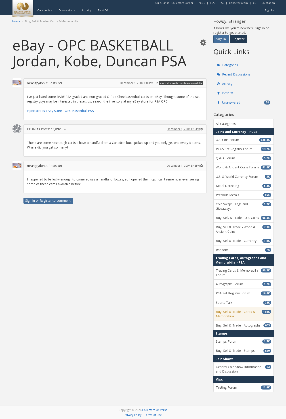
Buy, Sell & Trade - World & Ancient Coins (243, 229)
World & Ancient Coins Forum (243, 167)
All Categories (226, 124)
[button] (203, 42)
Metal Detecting (243, 186)
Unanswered (245, 102)
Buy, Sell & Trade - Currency (243, 241)
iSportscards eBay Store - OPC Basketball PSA (60, 111)
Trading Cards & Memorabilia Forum (243, 272)
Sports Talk (243, 302)
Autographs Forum (243, 284)
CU (254, 2)
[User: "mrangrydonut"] (17, 82)
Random (243, 250)
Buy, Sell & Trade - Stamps (243, 350)
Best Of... (104, 10)
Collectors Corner (182, 2)
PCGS (201, 2)
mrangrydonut (37, 83)
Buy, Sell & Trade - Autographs (243, 325)
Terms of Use (153, 415)
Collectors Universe (154, 410)
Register (46, 200)
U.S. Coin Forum (243, 140)
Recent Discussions (235, 74)
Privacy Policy (132, 415)
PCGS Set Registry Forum (243, 149)
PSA (212, 2)
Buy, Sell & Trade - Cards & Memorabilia (181, 83)
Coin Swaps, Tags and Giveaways (243, 206)
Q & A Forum (243, 158)
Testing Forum (243, 387)
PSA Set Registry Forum (243, 293)
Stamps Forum (243, 341)
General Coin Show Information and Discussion (243, 369)
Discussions (67, 10)
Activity (86, 10)
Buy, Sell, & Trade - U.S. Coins (243, 218)
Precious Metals (243, 195)
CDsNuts (33, 129)
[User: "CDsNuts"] (17, 128)
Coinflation (268, 2)
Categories (44, 10)
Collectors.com (238, 2)
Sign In (269, 10)
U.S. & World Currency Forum (243, 176)
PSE (222, 2)
